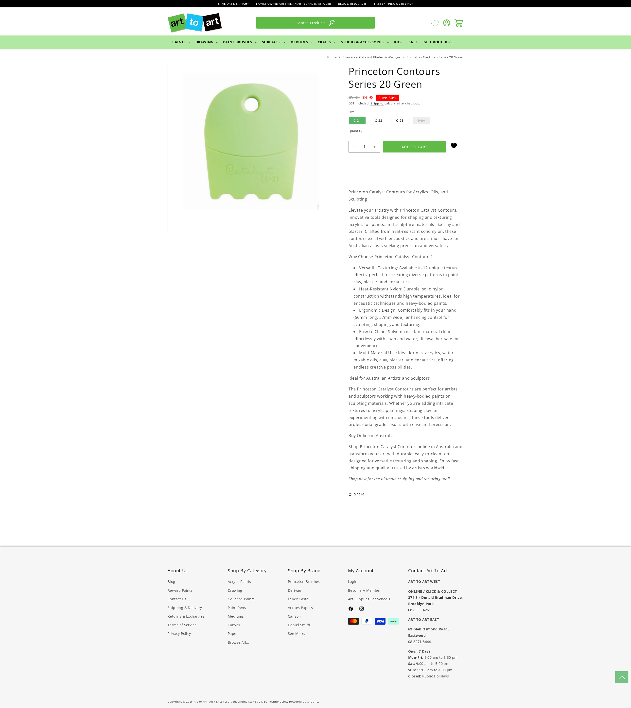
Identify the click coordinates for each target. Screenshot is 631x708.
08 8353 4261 (419, 609)
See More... (297, 633)
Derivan (294, 590)
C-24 (424, 121)
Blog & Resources (352, 3)
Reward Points (180, 590)
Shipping (377, 103)
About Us (178, 570)
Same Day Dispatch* (233, 3)
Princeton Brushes (304, 581)
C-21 (357, 120)
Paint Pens (237, 607)
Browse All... (238, 642)
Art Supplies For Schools (369, 599)
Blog (171, 581)
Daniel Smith (299, 625)
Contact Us (177, 599)
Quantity (355, 131)
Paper (233, 633)
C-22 (378, 120)
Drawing (204, 42)
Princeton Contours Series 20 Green (434, 57)
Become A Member (364, 590)
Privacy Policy (179, 633)
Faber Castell (299, 599)
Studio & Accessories (363, 42)
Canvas (234, 625)
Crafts (325, 42)
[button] (181, 42)
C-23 (399, 120)
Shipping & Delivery (185, 607)
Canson (294, 616)
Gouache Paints (241, 599)
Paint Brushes (237, 42)
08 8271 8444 (419, 641)
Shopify (312, 701)
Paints (179, 42)
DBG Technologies (274, 701)
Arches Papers (300, 607)
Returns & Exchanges (186, 616)
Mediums (299, 42)
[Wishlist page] (435, 22)
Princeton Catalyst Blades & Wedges (371, 57)
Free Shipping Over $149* (393, 3)
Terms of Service (182, 625)
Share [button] (359, 494)
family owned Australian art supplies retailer (293, 3)
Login (352, 581)
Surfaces (271, 42)
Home (331, 57)
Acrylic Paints (239, 581)
